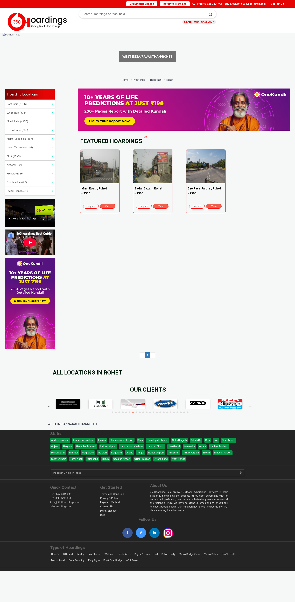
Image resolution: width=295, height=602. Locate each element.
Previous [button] (49, 406)
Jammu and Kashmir (131, 446)
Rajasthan (173, 452)
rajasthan (155, 79)
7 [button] (133, 412)
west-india (139, 79)
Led (156, 554)
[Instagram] (168, 531)
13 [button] (153, 412)
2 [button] (116, 412)
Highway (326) (15, 173)
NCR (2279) (14, 156)
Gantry (80, 554)
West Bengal (178, 458)
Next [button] (250, 406)
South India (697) (17, 182)
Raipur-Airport (156, 452)
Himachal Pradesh (86, 446)
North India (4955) (17, 121)
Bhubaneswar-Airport (122, 440)
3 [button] (119, 412)
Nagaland (116, 452)
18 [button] (170, 412)
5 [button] (126, 412)
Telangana (92, 458)
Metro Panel (58, 560)
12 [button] (150, 412)
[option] (147, 54)
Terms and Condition (112, 494)
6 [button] (129, 412)
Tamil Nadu (76, 458)
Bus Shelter (94, 554)
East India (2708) (17, 104)
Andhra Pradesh (60, 440)
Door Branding (77, 560)
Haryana (67, 446)
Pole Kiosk (125, 554)
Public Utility (168, 554)
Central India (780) (17, 130)
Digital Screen (142, 554)
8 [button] (136, 412)
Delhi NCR (196, 440)
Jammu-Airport (155, 446)
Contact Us (277, 3)
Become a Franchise (176, 3)
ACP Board (132, 560)
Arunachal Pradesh (83, 440)
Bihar (140, 440)
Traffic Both (228, 554)
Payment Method (110, 502)
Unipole (55, 554)
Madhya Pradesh (218, 446)
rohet (169, 79)
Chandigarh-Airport (157, 440)
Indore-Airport (108, 446)
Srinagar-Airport (223, 452)
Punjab (140, 452)
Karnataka (189, 446)
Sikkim (206, 452)
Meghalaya (88, 452)
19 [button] (174, 412)
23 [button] (187, 412)
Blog (102, 514)
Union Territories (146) (20, 147)
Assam (102, 440)
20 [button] (177, 412)
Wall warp (109, 554)
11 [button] (147, 412)
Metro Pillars (211, 554)
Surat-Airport (58, 458)
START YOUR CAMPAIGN (200, 21)
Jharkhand (174, 446)
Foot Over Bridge (112, 560)
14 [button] (157, 412)
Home (125, 79)
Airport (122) (14, 164)
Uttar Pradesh (142, 458)
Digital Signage (108, 510)
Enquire (91, 206)
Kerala (202, 446)
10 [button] (143, 412)
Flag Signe (94, 560)
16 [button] (164, 412)
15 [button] (160, 412)
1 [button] (112, 412)
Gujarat (55, 446)
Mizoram (103, 452)
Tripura (106, 458)
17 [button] (167, 412)
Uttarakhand (161, 458)
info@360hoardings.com (252, 3)
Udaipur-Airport (122, 458)
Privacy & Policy (109, 498)
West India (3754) (17, 112)
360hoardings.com (61, 506)
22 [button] (184, 412)
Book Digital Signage (145, 3)
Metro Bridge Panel (189, 554)
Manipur (73, 452)
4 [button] (123, 412)
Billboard (68, 554)
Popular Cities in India (67, 472)
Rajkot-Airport (191, 452)
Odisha (129, 452)
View (107, 206)
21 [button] (181, 412)
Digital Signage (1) (17, 191)
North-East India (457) (20, 138)
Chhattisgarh (179, 440)
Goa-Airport (228, 440)
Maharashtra (58, 452)
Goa (207, 440)
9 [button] (140, 412)
